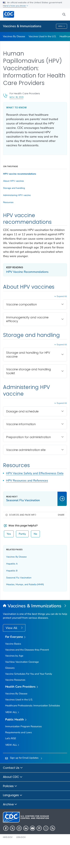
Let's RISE (10, 738)
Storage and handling (14, 188)
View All (12, 628)
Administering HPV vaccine (17, 195)
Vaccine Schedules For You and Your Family (28, 673)
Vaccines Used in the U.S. (42, 36)
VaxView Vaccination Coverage (22, 661)
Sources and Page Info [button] (22, 514)
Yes (9, 534)
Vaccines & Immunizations (22, 26)
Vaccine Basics (13, 643)
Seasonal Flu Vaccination (18, 577)
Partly (22, 534)
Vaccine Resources (15, 679)
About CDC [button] (11, 777)
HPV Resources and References (27, 480)
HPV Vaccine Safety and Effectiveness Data (34, 473)
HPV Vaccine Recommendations (27, 272)
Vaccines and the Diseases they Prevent (27, 649)
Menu (60, 26)
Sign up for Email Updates (24, 757)
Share (61, 514)
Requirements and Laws (18, 732)
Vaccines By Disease (14, 36)
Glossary (10, 667)
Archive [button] (8, 804)
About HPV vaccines (13, 181)
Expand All (62, 296)
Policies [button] (8, 786)
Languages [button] (11, 795)
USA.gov (21, 837)
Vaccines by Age (14, 655)
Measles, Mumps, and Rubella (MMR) (25, 584)
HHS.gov (8, 837)
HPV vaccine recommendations (19, 173)
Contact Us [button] (11, 768)
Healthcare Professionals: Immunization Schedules (32, 705)
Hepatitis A (12, 563)
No (35, 534)
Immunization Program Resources (23, 726)
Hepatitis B (11, 570)
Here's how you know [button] (14, 5)
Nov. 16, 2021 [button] (16, 97)
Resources (8, 202)
